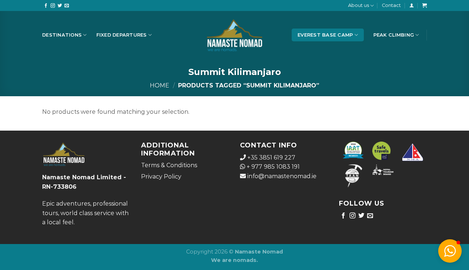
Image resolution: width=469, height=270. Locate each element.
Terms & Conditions (169, 165)
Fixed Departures (121, 35)
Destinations (62, 35)
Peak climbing (393, 35)
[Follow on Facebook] (46, 5)
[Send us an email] (66, 5)
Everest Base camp (325, 35)
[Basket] (424, 5)
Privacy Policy (161, 176)
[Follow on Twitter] (60, 5)
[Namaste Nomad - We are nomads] (235, 35)
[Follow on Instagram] (53, 5)
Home (159, 85)
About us (358, 5)
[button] (450, 251)
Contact (391, 5)
